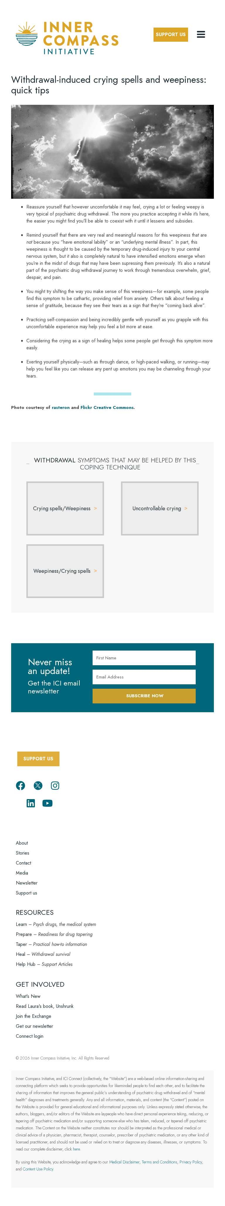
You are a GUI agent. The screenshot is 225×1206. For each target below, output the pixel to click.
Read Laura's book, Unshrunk (45, 1006)
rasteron (61, 407)
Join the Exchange (33, 1016)
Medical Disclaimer (124, 1162)
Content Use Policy (38, 1169)
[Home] (67, 37)
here (76, 1149)
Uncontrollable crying (156, 508)
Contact (23, 863)
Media (22, 873)
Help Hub (25, 964)
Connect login (29, 1036)
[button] (201, 34)
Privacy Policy (191, 1162)
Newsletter (27, 883)
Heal (20, 954)
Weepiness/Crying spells (62, 571)
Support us (26, 893)
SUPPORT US (38, 758)
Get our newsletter (34, 1026)
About (22, 843)
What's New (28, 996)
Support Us (171, 34)
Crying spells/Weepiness (62, 508)
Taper (21, 944)
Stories (22, 853)
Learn (21, 924)
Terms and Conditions (159, 1162)
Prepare (24, 934)
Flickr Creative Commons (107, 407)
